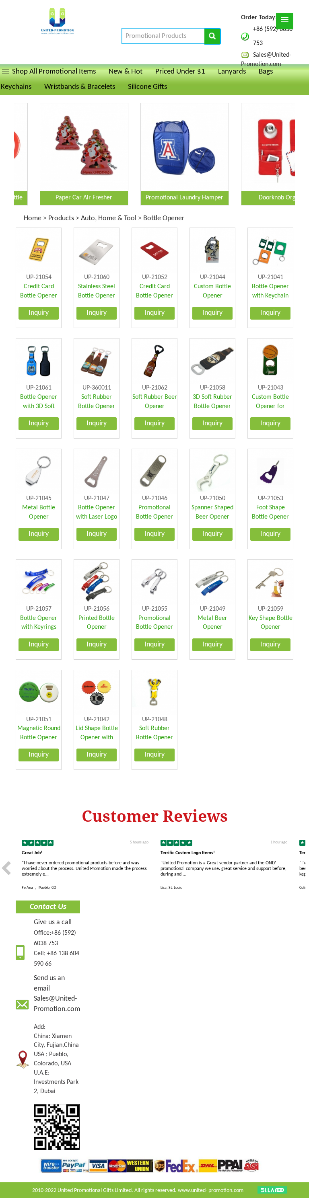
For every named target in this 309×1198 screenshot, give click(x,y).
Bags (266, 72)
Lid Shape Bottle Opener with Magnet (97, 737)
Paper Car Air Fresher (65, 198)
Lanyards (232, 72)
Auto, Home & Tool (108, 218)
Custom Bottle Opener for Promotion (270, 406)
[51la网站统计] (272, 1190)
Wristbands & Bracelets (79, 87)
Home (33, 218)
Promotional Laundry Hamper (166, 198)
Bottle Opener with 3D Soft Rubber (38, 406)
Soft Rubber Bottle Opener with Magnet (96, 406)
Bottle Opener (163, 218)
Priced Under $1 (180, 72)
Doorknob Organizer (267, 198)
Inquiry (39, 313)
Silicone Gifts (147, 87)
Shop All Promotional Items (54, 72)
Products (61, 218)
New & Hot (125, 72)
